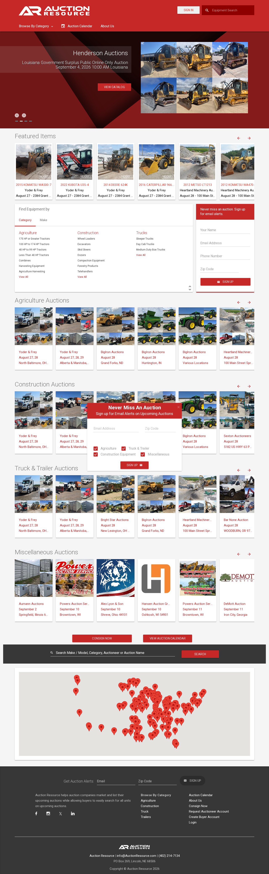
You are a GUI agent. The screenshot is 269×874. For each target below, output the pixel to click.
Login (192, 822)
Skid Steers (84, 249)
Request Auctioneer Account (209, 811)
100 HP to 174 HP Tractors (34, 244)
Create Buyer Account (204, 817)
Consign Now (102, 638)
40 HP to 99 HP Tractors (32, 249)
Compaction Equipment (91, 260)
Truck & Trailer (138, 448)
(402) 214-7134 (169, 856)
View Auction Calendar (168, 638)
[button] (17, 115)
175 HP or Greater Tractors (34, 238)
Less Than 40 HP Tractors (34, 255)
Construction (88, 233)
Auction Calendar (201, 795)
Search (200, 654)
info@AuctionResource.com (136, 856)
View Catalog (114, 91)
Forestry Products (88, 266)
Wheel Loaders (86, 238)
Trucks (141, 233)
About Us (107, 26)
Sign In (188, 10)
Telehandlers (85, 271)
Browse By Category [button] (34, 26)
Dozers (82, 255)
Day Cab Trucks (145, 244)
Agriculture (108, 448)
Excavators (84, 244)
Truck (144, 811)
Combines (25, 260)
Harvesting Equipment (32, 266)
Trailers (146, 817)
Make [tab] (43, 220)
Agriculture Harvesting (32, 271)
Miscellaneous (158, 454)
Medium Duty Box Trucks (150, 249)
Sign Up (132, 465)
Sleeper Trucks (144, 238)
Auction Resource (102, 856)
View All (23, 276)
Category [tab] (25, 220)
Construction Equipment (118, 454)
